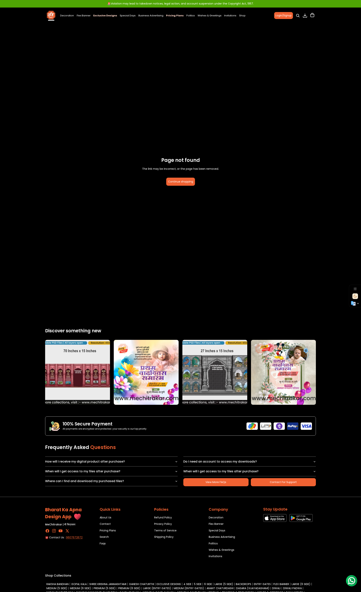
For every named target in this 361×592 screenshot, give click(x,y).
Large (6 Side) (301, 584)
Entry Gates (262, 584)
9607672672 (74, 537)
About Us (105, 517)
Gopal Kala (79, 584)
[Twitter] (67, 531)
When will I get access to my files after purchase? (82, 471)
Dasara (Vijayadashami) (252, 588)
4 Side (187, 584)
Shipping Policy (164, 537)
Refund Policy (163, 517)
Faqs (103, 543)
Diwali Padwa (292, 588)
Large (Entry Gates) (157, 588)
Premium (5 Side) (105, 588)
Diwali (276, 588)
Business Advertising (222, 537)
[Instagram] (54, 531)
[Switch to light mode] (355, 289)
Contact (105, 524)
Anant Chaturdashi (220, 588)
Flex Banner (216, 524)
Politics (213, 543)
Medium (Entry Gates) (189, 588)
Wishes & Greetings (221, 550)
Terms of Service (165, 530)
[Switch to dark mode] (355, 296)
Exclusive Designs (169, 584)
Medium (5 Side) (56, 588)
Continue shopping (180, 181)
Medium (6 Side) (80, 588)
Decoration (216, 517)
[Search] (298, 15)
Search (104, 537)
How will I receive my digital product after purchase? (85, 461)
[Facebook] (47, 531)
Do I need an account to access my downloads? (220, 461)
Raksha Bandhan (57, 584)
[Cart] (312, 15)
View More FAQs (216, 482)
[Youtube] (60, 531)
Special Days (217, 530)
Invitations (215, 556)
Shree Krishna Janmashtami (107, 584)
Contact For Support (283, 482)
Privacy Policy (163, 524)
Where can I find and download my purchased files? (84, 481)
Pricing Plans (108, 530)
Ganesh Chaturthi (141, 584)
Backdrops (243, 584)
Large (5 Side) (224, 584)
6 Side (208, 584)
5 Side (198, 584)
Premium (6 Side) (129, 588)
